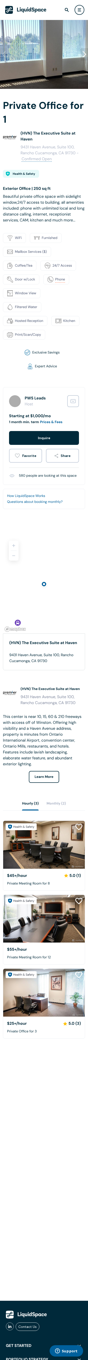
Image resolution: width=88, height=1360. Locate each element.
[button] (84, 54)
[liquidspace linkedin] (10, 1326)
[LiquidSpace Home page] (25, 10)
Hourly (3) (30, 803)
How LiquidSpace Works (26, 496)
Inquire (44, 438)
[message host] (73, 401)
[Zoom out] (14, 556)
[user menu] (79, 10)
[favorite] (25, 456)
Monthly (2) (56, 803)
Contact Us (27, 1326)
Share (66, 455)
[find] (67, 10)
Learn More (44, 777)
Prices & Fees (51, 422)
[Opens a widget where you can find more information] (66, 1351)
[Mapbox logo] (15, 629)
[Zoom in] (14, 546)
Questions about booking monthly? (35, 502)
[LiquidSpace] (26, 1315)
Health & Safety (24, 174)
